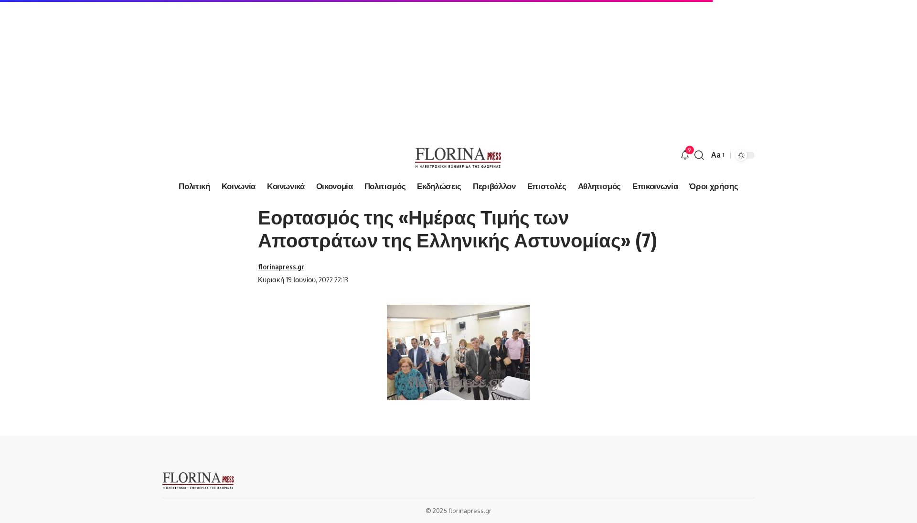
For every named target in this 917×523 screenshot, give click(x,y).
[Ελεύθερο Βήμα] (458, 155)
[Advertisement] (286, 67)
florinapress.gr (281, 266)
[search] (699, 155)
